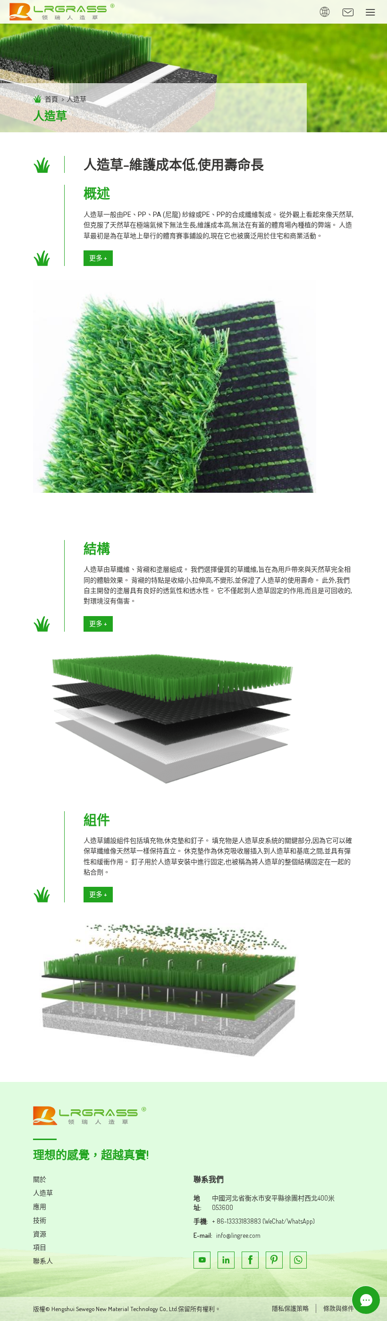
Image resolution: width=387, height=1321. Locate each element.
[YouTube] (202, 1260)
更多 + (98, 258)
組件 (97, 819)
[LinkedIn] (226, 1260)
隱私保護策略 (290, 1308)
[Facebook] (250, 1260)
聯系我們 (209, 1179)
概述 (97, 193)
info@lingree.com (238, 1235)
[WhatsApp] (298, 1260)
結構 (97, 548)
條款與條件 (338, 1308)
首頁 (51, 99)
